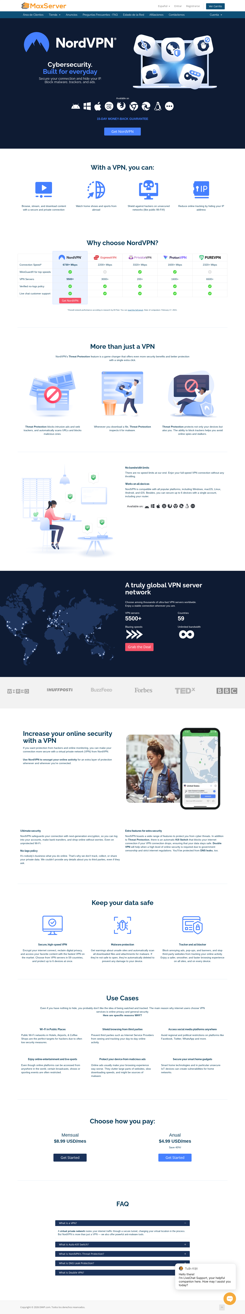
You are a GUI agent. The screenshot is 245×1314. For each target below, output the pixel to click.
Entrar (178, 6)
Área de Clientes (33, 14)
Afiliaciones (156, 14)
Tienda (54, 14)
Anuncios (71, 14)
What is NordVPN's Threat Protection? (81, 1254)
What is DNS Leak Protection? (76, 1263)
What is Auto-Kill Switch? (74, 1244)
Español (163, 6)
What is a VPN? (68, 1223)
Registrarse (193, 6)
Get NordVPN (122, 131)
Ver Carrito (215, 6)
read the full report (135, 310)
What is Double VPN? (71, 1272)
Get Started (70, 1157)
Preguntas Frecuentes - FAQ (100, 14)
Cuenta (215, 14)
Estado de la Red (133, 14)
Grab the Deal (139, 646)
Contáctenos (177, 14)
